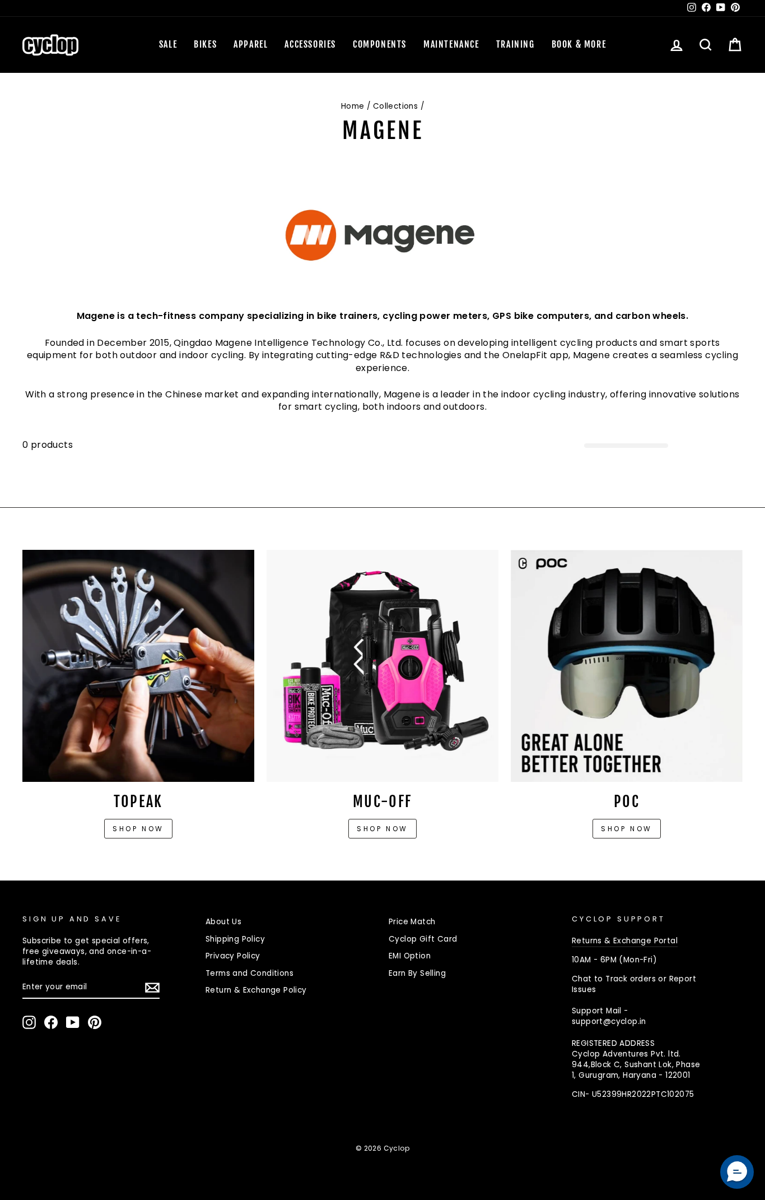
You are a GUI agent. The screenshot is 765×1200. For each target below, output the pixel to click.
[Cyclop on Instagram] (29, 1022)
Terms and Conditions (249, 973)
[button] (737, 1172)
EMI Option (410, 956)
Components (380, 44)
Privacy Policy (233, 956)
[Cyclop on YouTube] (73, 1022)
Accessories (310, 44)
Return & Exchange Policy (256, 990)
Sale (168, 44)
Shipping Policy (235, 939)
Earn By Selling (417, 973)
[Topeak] (138, 666)
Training (515, 44)
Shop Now (382, 828)
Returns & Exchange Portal (625, 940)
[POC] (627, 666)
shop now (626, 828)
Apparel (251, 44)
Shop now (138, 828)
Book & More (579, 44)
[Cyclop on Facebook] (51, 1022)
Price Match (412, 921)
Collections (395, 106)
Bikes (205, 44)
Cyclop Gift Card (423, 939)
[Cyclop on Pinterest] (94, 1022)
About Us (223, 921)
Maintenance (451, 44)
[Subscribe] (152, 987)
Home (353, 106)
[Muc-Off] (382, 666)
